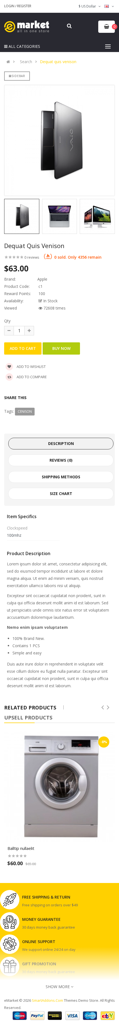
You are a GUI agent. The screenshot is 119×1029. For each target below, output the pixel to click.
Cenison (25, 411)
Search (26, 62)
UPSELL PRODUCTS (28, 717)
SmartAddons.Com (47, 1000)
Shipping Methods (61, 476)
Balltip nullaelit (20, 848)
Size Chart (61, 493)
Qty (7, 320)
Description (61, 443)
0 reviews (31, 257)
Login (9, 6)
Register (24, 6)
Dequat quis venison (58, 62)
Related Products (30, 707)
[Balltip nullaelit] (59, 786)
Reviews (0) (61, 460)
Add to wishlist (31, 366)
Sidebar (18, 76)
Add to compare (31, 376)
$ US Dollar (88, 6)
